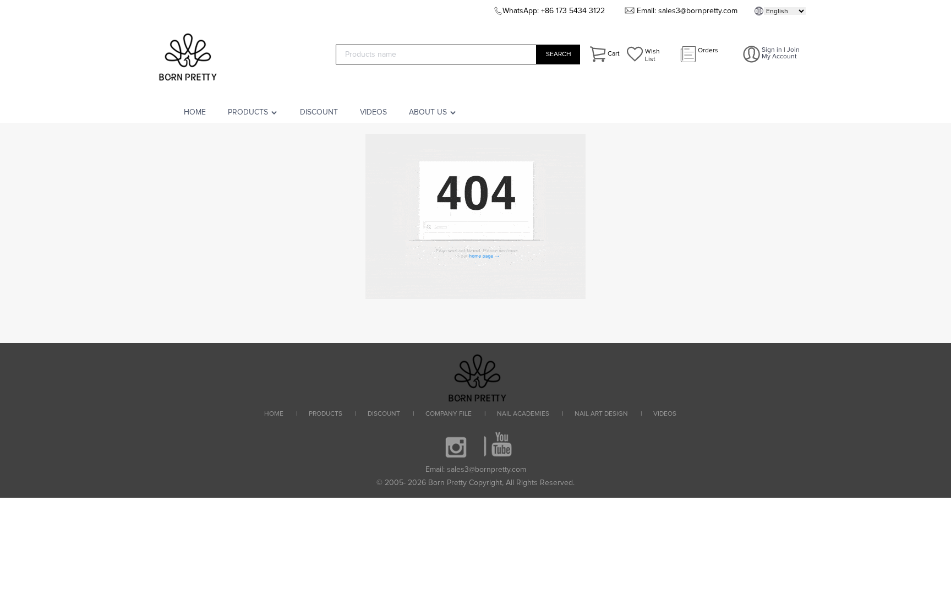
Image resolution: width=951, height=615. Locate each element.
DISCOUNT (319, 112)
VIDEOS (373, 112)
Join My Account (781, 53)
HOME (195, 112)
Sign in (772, 50)
